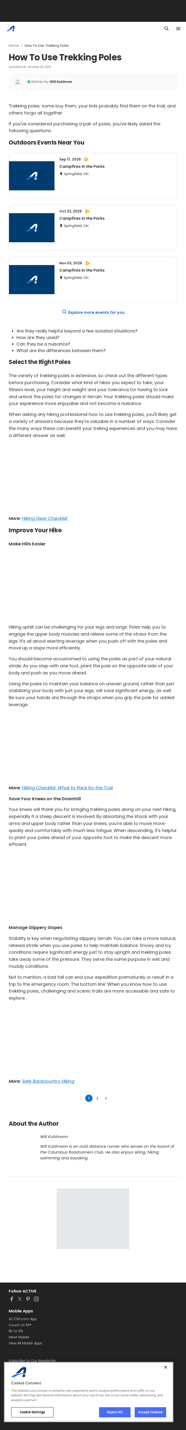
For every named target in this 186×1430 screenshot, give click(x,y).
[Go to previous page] (80, 1098)
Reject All (114, 1412)
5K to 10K (16, 1331)
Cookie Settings (32, 1412)
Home (14, 45)
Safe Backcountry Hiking (48, 1081)
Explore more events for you (96, 312)
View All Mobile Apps (25, 1343)
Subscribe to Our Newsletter (32, 1360)
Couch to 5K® (20, 1325)
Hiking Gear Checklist (45, 518)
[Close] (165, 1367)
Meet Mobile (19, 1337)
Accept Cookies (150, 1412)
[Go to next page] (105, 1098)
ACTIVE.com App (23, 1319)
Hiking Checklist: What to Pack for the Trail (67, 788)
